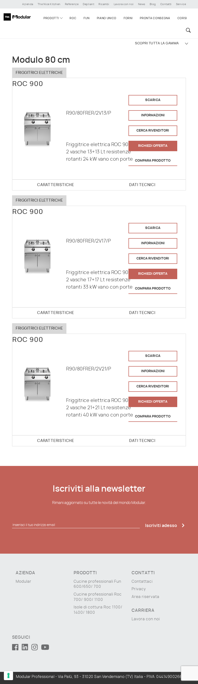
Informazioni (153, 115)
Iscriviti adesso (161, 526)
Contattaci (142, 581)
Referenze (72, 4)
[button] (187, 30)
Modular (23, 581)
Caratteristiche (55, 185)
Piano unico (106, 18)
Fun (86, 18)
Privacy (139, 589)
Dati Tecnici (142, 185)
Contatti (166, 4)
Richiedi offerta (152, 146)
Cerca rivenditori (152, 130)
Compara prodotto (152, 160)
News (141, 4)
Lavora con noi (124, 4)
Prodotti (51, 18)
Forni (128, 18)
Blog (153, 4)
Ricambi (104, 4)
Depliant (88, 4)
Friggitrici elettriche (39, 73)
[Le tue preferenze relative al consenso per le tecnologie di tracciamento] (8, 675)
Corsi (182, 18)
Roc (73, 18)
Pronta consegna (155, 18)
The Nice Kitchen (49, 4)
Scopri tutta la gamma (157, 43)
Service (181, 4)
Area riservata (145, 597)
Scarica (153, 100)
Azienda (27, 4)
